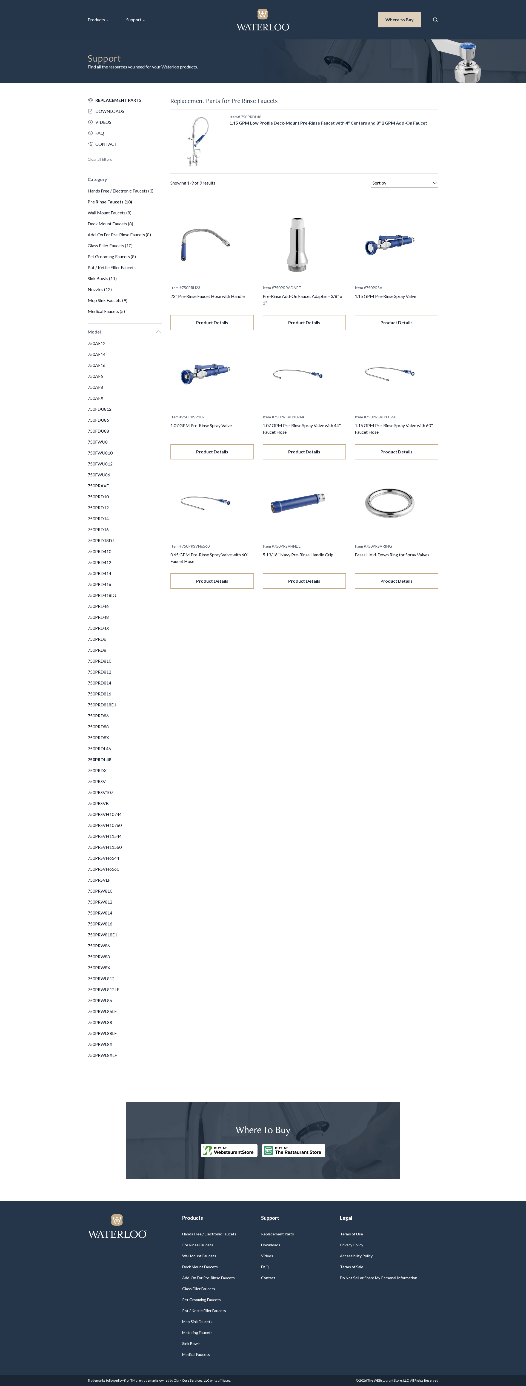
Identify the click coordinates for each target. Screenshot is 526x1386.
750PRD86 (98, 715)
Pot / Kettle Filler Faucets (112, 267)
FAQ (265, 1266)
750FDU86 (98, 419)
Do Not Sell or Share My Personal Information (378, 1277)
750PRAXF (98, 485)
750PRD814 (99, 682)
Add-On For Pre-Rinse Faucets (208, 1277)
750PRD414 (99, 573)
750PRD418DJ (102, 595)
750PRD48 (98, 617)
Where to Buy (403, 19)
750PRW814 (100, 912)
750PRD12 (98, 507)
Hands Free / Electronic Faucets (209, 1234)
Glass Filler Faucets (198, 1288)
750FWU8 (98, 441)
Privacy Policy (351, 1245)
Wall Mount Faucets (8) (110, 212)
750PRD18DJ (101, 540)
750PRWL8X (100, 1044)
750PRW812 (100, 901)
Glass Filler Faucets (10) (110, 245)
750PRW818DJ (103, 934)
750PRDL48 (99, 759)
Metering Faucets (197, 1332)
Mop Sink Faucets (197, 1321)
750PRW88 (99, 956)
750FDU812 (100, 409)
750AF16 (96, 365)
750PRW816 (100, 923)
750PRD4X (98, 628)
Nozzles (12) (100, 289)
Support (133, 19)
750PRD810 (99, 660)
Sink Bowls (191, 1343)
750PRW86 (99, 945)
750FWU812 (100, 463)
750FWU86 (99, 474)
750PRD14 (98, 518)
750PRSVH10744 (105, 814)
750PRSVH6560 (103, 869)
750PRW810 (100, 890)
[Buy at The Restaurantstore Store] (293, 1150)
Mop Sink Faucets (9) (107, 300)
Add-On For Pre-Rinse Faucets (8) (119, 234)
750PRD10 (98, 496)
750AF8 (95, 387)
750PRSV (97, 781)
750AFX (95, 398)
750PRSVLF (99, 879)
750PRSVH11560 (105, 847)
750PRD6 (97, 639)
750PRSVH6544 (103, 858)
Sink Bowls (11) (102, 278)
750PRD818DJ (102, 704)
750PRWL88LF (102, 1033)
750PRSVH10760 (105, 825)
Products (96, 19)
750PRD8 (97, 649)
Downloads (270, 1245)
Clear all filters (100, 159)
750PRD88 (98, 726)
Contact (268, 1277)
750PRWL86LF (102, 1011)
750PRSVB (98, 803)
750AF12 (96, 343)
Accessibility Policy (356, 1255)
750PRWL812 (101, 978)
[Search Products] (435, 19)
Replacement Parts (277, 1234)
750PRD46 (98, 606)
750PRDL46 (99, 748)
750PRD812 (99, 671)
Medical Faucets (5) (106, 311)
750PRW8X (99, 967)
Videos (267, 1255)
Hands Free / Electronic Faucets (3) (120, 190)
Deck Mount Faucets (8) (110, 223)
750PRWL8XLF (102, 1055)
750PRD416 (99, 584)
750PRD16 (98, 529)
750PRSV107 (100, 792)
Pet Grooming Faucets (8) (112, 256)
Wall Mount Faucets (199, 1255)
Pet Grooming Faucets (201, 1299)
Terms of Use (351, 1234)
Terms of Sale (351, 1266)
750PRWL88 (100, 1022)
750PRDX (97, 770)
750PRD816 (99, 693)
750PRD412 (99, 562)
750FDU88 (98, 430)
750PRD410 (99, 551)
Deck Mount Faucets (200, 1266)
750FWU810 (100, 452)
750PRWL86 (100, 1000)
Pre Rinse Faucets (197, 1245)
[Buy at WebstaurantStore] (229, 1150)
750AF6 (95, 376)
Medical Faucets (196, 1354)
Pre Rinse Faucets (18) (110, 201)
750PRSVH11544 (105, 836)
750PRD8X (98, 737)
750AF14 (96, 354)
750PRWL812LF (103, 989)
